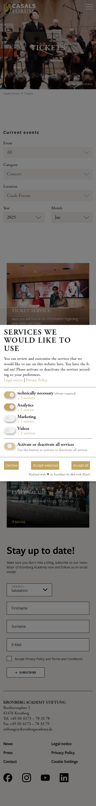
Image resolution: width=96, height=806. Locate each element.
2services (26, 433)
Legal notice (13, 380)
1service (25, 410)
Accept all (80, 465)
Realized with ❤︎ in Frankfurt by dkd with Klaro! (59, 475)
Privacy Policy (37, 380)
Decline (11, 465)
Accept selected (45, 465)
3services (26, 398)
